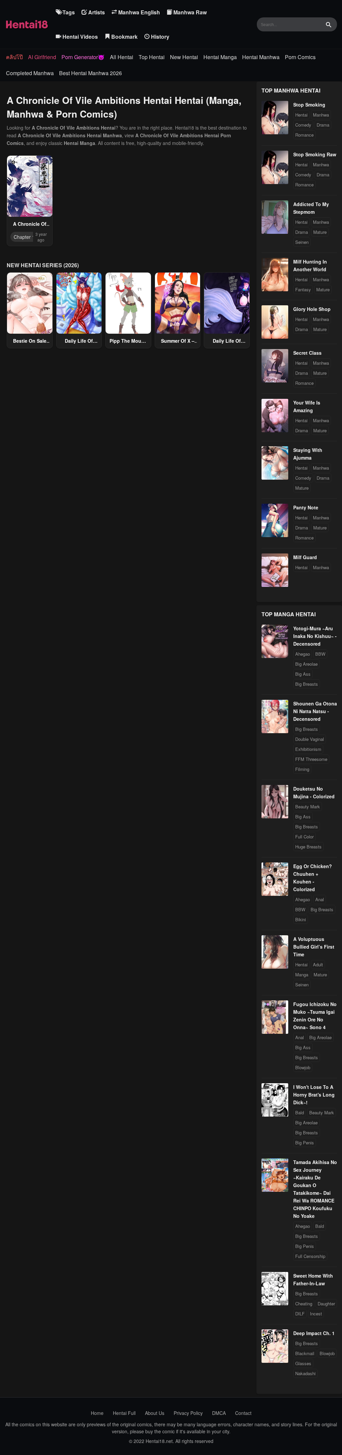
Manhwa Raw (189, 12)
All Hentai (121, 57)
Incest (316, 1313)
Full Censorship (310, 1256)
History (159, 36)
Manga (301, 974)
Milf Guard (305, 557)
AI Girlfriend (42, 57)
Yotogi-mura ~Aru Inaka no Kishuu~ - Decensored (315, 636)
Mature (320, 232)
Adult (318, 964)
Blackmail (304, 1353)
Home (97, 1413)
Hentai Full (124, 1413)
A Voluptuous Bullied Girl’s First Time (313, 947)
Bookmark (124, 36)
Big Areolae (306, 664)
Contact (243, 1413)
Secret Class (307, 352)
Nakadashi (305, 1373)
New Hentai (184, 57)
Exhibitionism (308, 749)
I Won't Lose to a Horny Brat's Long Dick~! (314, 1095)
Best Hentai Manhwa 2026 (90, 73)
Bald (299, 1112)
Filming (302, 769)
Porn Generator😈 (83, 57)
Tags (68, 12)
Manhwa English (138, 12)
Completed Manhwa (30, 73)
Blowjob (302, 1067)
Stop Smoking (309, 104)
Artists (96, 12)
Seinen (302, 242)
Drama (323, 125)
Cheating (303, 1303)
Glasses (303, 1363)
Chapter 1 (24, 236)
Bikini (300, 919)
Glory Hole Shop (312, 309)
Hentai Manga (220, 57)
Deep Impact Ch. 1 (314, 1333)
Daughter (326, 1303)
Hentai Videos (79, 36)
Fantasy (303, 289)
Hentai (301, 115)
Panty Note (305, 507)
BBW (320, 654)
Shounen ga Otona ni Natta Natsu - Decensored (315, 711)
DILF (300, 1313)
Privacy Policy (188, 1413)
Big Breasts (306, 684)
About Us (154, 1413)
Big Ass (303, 674)
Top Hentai (152, 57)
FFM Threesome (311, 759)
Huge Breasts (308, 846)
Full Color (304, 836)
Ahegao (302, 654)
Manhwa (321, 115)
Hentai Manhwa (261, 57)
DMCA (219, 1413)
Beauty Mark (307, 806)
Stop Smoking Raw (314, 154)
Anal (319, 899)
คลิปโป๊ (14, 57)
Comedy (303, 125)
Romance (304, 135)
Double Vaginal (309, 739)
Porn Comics (300, 57)
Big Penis (304, 1142)
